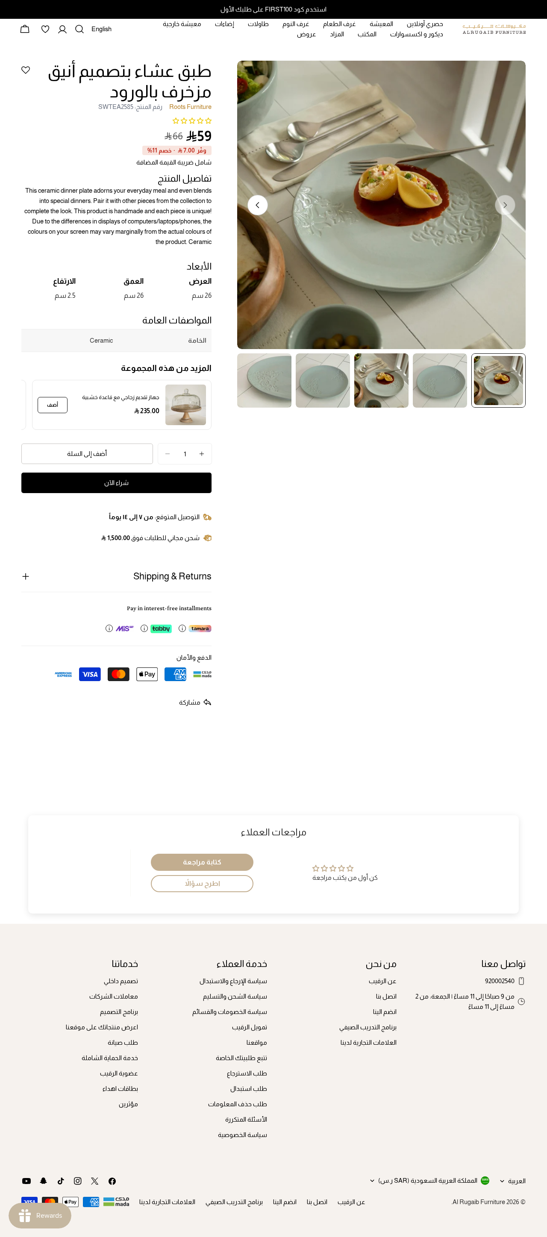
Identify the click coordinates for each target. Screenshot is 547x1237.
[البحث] (79, 29)
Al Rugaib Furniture (479, 1201)
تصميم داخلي (121, 980)
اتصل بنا (386, 996)
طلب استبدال (248, 1088)
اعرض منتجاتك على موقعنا (102, 1027)
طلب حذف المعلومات (237, 1104)
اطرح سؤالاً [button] (202, 883)
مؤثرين (128, 1104)
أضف (52, 405)
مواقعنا (257, 1042)
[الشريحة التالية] (257, 205)
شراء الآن (116, 482)
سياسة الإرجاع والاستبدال (233, 980)
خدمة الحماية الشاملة (110, 1057)
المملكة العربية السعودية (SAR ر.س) (427, 1180)
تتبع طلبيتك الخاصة (241, 1057)
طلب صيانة (123, 1042)
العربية (517, 1180)
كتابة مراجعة (202, 862)
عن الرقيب (383, 980)
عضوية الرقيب (119, 1073)
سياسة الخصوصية (242, 1134)
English (101, 32)
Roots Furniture (190, 106)
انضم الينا (385, 1011)
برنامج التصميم (119, 1011)
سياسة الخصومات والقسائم (229, 1011)
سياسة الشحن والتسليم (235, 996)
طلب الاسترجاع (247, 1073)
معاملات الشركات (113, 996)
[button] (192, 120)
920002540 (500, 980)
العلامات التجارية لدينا (369, 1042)
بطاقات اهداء (120, 1088)
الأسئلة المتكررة (246, 1119)
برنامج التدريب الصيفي (368, 1027)
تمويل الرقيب (249, 1027)
